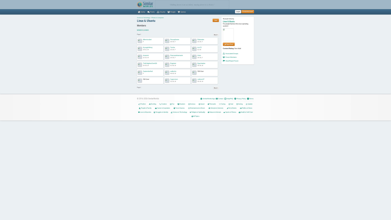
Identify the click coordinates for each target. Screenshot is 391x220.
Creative (164, 104)
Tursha (172, 47)
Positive (143, 104)
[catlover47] (194, 81)
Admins (146, 30)
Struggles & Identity (161, 112)
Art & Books (232, 108)
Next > (216, 35)
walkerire (173, 71)
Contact (220, 99)
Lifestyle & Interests (216, 108)
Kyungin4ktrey (148, 47)
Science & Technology (143, 17)
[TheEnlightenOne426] (140, 65)
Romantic (212, 104)
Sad (231, 104)
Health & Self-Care (246, 112)
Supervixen (174, 79)
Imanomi (146, 55)
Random (182, 104)
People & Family (146, 108)
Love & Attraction (145, 112)
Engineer (173, 63)
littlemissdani (147, 39)
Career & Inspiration (163, 108)
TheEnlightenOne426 (150, 63)
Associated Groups (231, 53)
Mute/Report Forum (231, 61)
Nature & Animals (215, 112)
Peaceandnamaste (176, 55)
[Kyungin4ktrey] (140, 49)
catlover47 (200, 79)
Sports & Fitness (230, 112)
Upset (202, 104)
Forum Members (231, 57)
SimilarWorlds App (208, 99)
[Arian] (194, 57)
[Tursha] (167, 49)
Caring (223, 104)
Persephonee (174, 39)
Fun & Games (180, 108)
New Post (229, 44)
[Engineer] (167, 65)
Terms (251, 99)
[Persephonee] (167, 41)
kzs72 (199, 47)
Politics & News (247, 108)
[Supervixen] (167, 81)
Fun (172, 104)
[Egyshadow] (194, 65)
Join (215, 20)
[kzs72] (194, 49)
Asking (240, 104)
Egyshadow (201, 63)
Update (249, 104)
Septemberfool (148, 71)
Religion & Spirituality (198, 112)
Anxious (192, 104)
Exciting (153, 104)
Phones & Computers (157, 17)
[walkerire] (167, 73)
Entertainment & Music (197, 108)
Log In (238, 12)
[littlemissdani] (140, 41)
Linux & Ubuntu (146, 21)
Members (140, 30)
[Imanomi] (140, 57)
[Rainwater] (194, 41)
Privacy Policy (241, 99)
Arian (199, 55)
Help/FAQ (229, 99)
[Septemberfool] (140, 73)
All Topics (196, 116)
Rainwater (200, 39)
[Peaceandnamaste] (167, 57)
